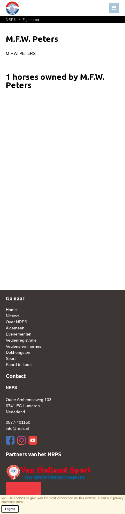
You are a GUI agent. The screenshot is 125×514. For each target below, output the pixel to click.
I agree (10, 509)
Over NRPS (16, 322)
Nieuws (12, 315)
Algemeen (15, 328)
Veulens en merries (23, 346)
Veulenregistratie (21, 340)
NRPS (11, 20)
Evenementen (18, 334)
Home (11, 309)
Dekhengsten (18, 352)
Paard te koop (19, 364)
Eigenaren (28, 20)
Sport (11, 358)
